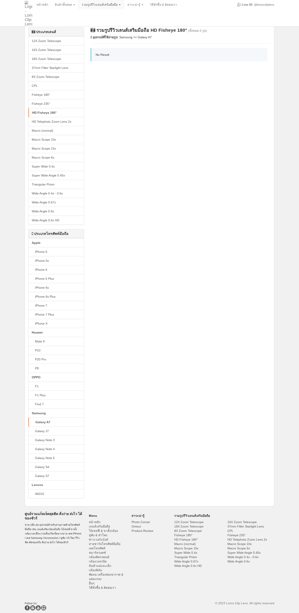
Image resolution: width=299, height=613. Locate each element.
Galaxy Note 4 (45, 449)
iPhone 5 (41, 251)
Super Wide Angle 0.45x (48, 175)
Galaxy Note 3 (45, 440)
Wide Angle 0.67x (44, 202)
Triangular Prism (43, 184)
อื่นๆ (92, 583)
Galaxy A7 (42, 422)
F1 (37, 386)
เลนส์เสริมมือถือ (99, 526)
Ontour (136, 526)
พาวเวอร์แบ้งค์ (98, 539)
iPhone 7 (41, 305)
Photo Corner (141, 522)
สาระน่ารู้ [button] (134, 4)
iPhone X (41, 323)
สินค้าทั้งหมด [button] (64, 4)
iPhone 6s (42, 287)
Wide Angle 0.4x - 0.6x (47, 193)
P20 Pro (40, 359)
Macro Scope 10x (44, 139)
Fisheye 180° (41, 94)
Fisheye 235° (41, 103)
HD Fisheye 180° (44, 112)
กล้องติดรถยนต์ (99, 557)
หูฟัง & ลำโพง (98, 535)
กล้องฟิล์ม (95, 570)
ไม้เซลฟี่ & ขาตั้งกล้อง (103, 531)
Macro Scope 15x (44, 148)
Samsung (39, 413)
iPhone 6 (41, 269)
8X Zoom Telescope (45, 77)
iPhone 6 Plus (44, 278)
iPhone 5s (42, 260)
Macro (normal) (42, 130)
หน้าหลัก (94, 522)
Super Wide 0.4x (43, 166)
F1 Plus (40, 395)
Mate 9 (40, 341)
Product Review (142, 531)
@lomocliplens (257, 4)
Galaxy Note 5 (45, 458)
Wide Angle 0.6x (43, 211)
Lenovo (37, 485)
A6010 (39, 494)
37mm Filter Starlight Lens (50, 68)
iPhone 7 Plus (44, 314)
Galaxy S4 (42, 467)
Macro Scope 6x (43, 157)
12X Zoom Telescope (46, 41)
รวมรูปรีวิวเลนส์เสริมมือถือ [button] (100, 4)
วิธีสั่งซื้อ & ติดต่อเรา (102, 587)
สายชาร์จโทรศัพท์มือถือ (104, 544)
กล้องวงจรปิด (98, 561)
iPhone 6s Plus (45, 296)
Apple (36, 243)
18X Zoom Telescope (46, 59)
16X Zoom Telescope (46, 50)
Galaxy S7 (42, 476)
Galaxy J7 (42, 431)
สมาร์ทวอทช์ (97, 552)
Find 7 (39, 404)
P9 (37, 368)
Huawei (37, 332)
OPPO (36, 377)
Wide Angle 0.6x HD (45, 220)
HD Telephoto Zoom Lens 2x (51, 121)
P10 (37, 350)
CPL (35, 85)
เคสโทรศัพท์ (97, 548)
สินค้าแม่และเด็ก (100, 566)
